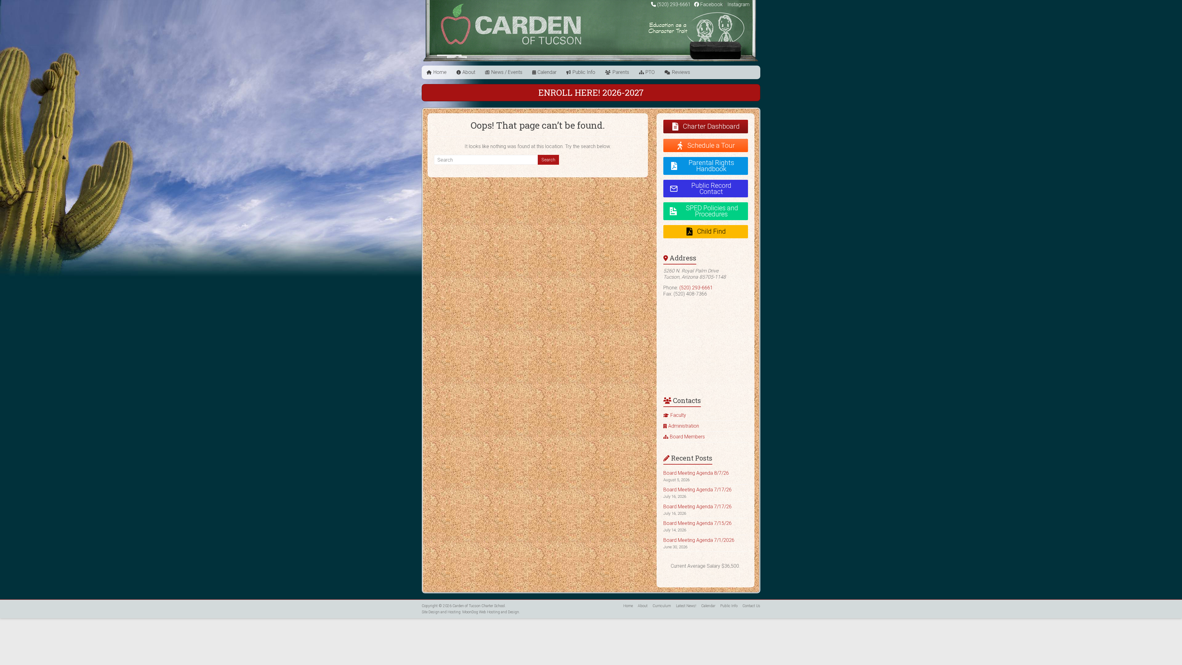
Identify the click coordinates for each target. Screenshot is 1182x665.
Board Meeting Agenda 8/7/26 (696, 473)
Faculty (678, 415)
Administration (683, 426)
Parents (621, 72)
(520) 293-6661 (674, 4)
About (468, 72)
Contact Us (751, 606)
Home (440, 72)
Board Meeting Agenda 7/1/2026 (698, 540)
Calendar (547, 72)
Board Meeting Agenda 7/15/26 (697, 523)
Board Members (687, 437)
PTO (650, 72)
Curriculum (662, 606)
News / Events (506, 72)
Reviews (681, 72)
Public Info (584, 72)
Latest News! (686, 606)
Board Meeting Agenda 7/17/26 (697, 490)
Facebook (711, 4)
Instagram (738, 4)
